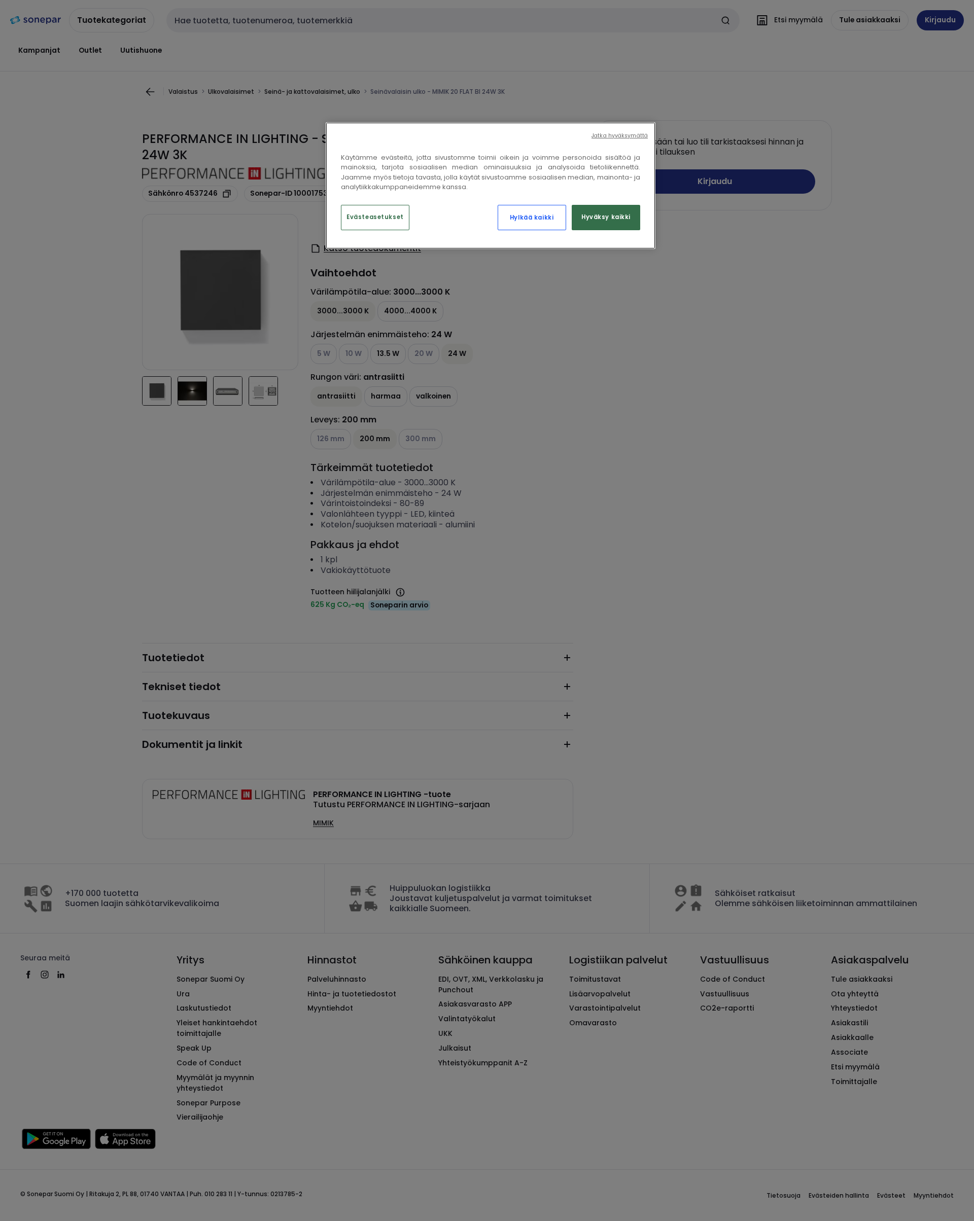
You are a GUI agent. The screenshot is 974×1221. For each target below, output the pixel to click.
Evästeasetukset (375, 217)
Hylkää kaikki (531, 217)
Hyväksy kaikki (606, 217)
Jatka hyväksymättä (620, 135)
